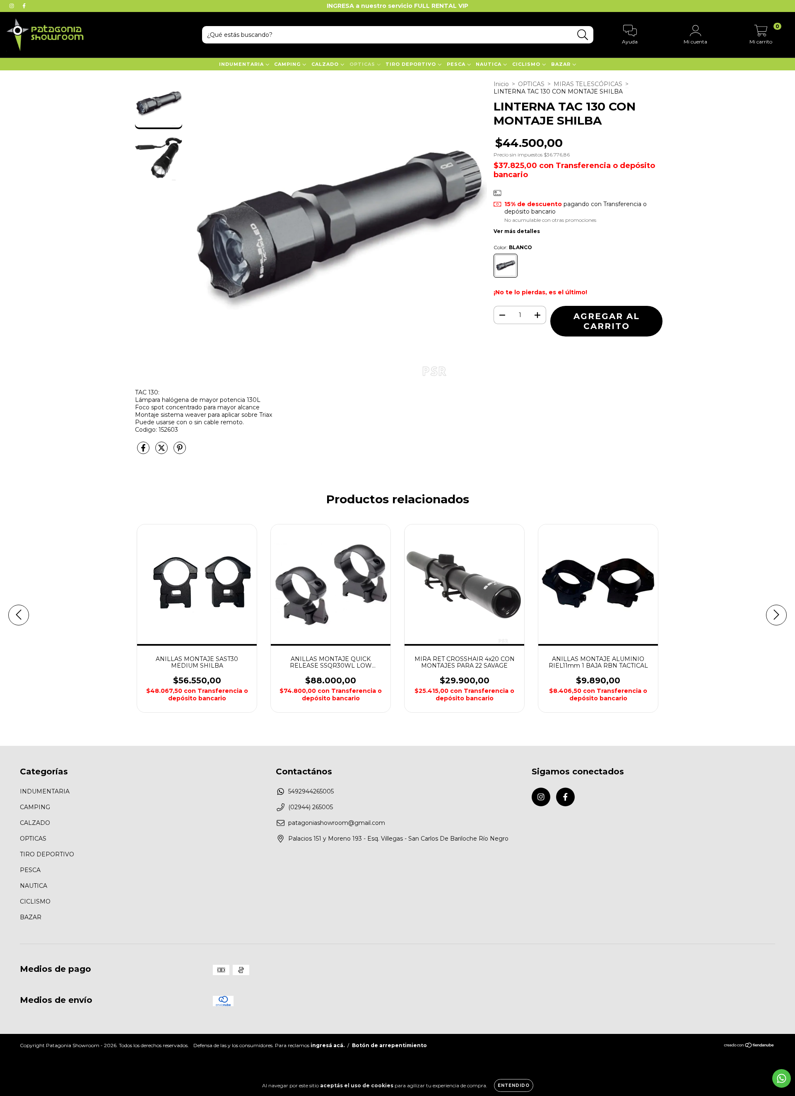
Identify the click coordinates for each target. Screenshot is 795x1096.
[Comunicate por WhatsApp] (781, 1078)
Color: (513, 247)
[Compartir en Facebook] (144, 451)
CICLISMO (527, 64)
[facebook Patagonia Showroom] (24, 6)
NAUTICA (489, 64)
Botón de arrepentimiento (389, 1045)
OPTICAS (363, 64)
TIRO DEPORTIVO (411, 64)
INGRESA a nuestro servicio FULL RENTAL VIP (397, 6)
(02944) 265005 (310, 807)
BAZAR (561, 64)
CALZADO (325, 64)
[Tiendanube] (749, 1046)
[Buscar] (583, 35)
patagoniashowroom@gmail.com (336, 823)
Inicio (501, 84)
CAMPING (288, 64)
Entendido (514, 1085)
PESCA (457, 64)
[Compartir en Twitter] (162, 451)
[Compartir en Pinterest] (179, 451)
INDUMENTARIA (242, 64)
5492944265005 (311, 791)
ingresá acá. (327, 1045)
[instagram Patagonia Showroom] (12, 6)
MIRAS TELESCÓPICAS (588, 84)
